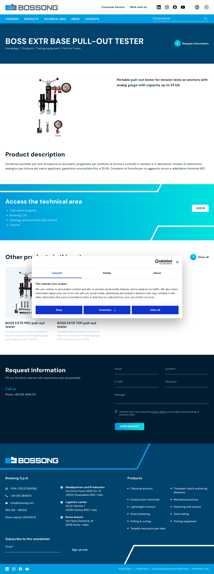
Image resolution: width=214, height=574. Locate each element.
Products (27, 48)
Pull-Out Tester (72, 48)
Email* (9, 547)
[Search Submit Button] (205, 18)
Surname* (170, 369)
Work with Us (138, 7)
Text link (29, 304)
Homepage (12, 48)
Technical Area (55, 19)
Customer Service (113, 7)
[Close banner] (177, 262)
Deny (59, 309)
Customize (105, 309)
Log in (200, 208)
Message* (120, 395)
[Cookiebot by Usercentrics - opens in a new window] (157, 262)
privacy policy (158, 411)
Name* (118, 369)
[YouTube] (183, 7)
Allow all (155, 309)
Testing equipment (47, 48)
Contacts (92, 19)
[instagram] (167, 7)
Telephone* (171, 382)
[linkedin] (159, 7)
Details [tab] (107, 273)
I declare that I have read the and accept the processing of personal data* (159, 413)
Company (12, 19)
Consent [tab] (57, 273)
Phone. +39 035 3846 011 (20, 394)
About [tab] (157, 273)
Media (75, 19)
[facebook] (175, 7)
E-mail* (119, 382)
